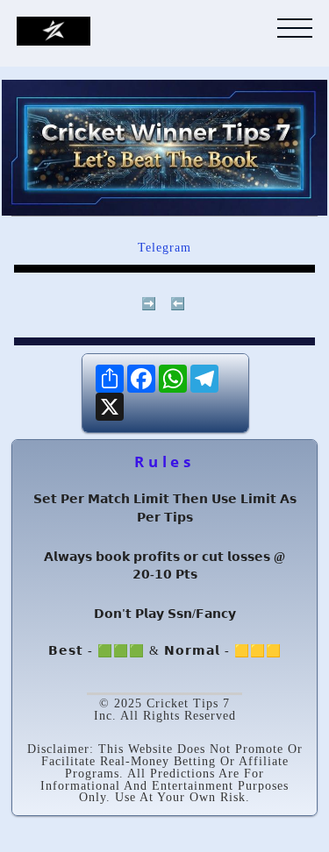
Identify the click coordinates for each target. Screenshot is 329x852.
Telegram (164, 247)
